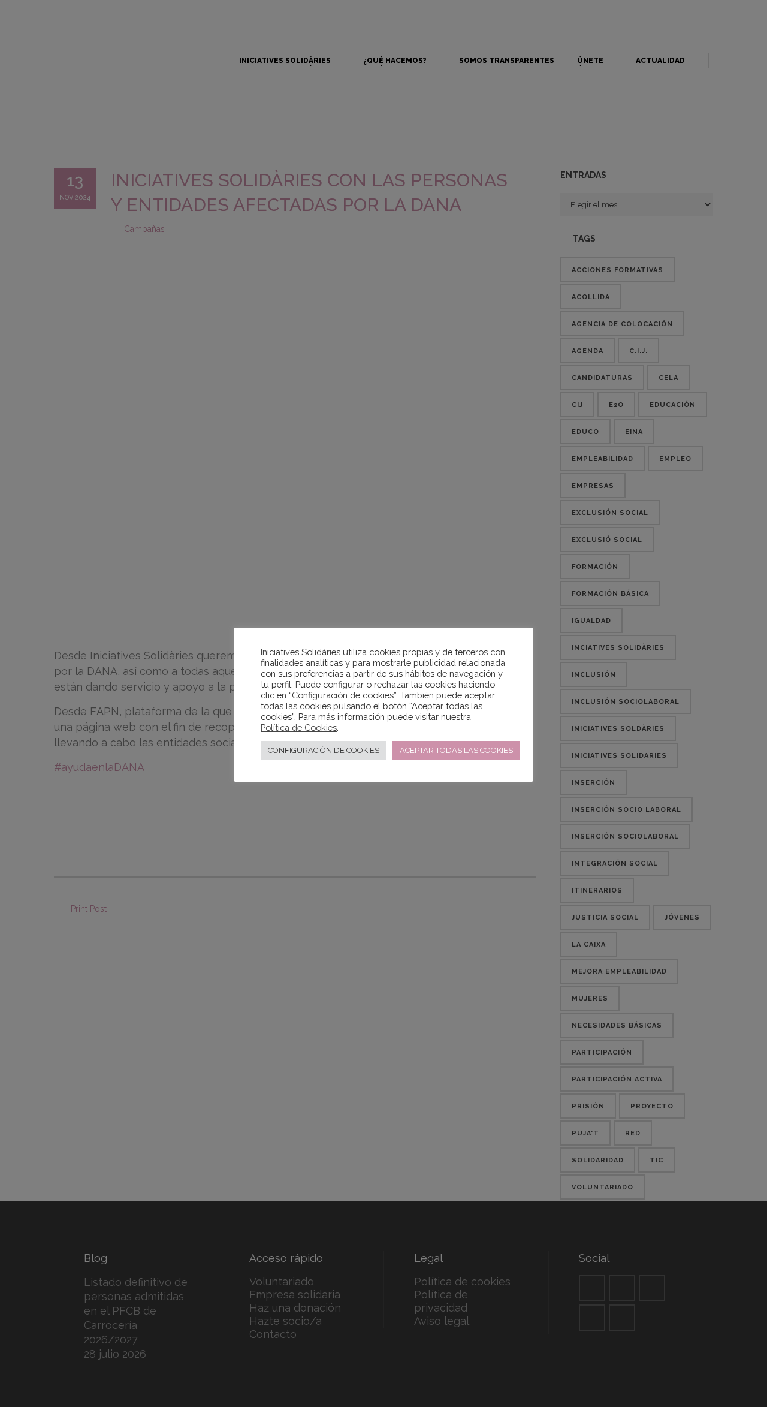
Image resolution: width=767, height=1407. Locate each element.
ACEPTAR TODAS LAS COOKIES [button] (456, 750)
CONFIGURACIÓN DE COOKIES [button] (323, 750)
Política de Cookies (299, 727)
